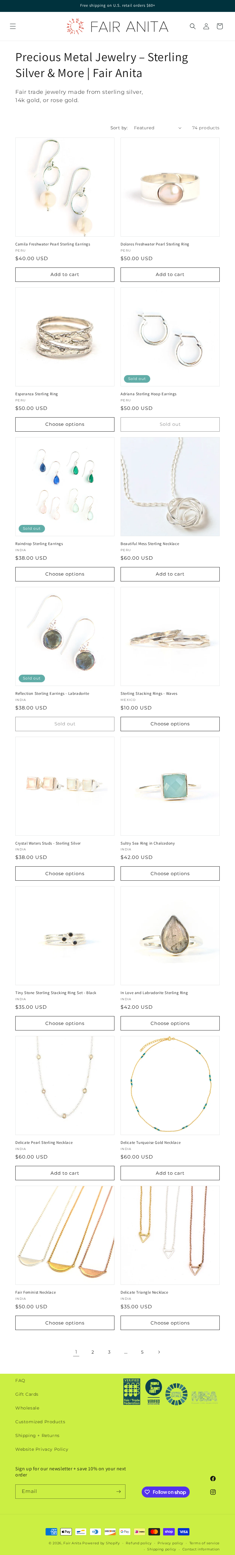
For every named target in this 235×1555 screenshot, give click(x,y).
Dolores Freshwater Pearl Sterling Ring (155, 244)
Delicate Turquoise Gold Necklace (151, 1142)
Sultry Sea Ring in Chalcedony (148, 843)
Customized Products (40, 1421)
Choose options (64, 424)
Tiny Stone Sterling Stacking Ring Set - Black (55, 992)
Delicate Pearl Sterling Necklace (44, 1142)
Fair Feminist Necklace (35, 1292)
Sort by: (119, 128)
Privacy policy (170, 1543)
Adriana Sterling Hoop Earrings (149, 394)
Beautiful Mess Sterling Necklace (150, 543)
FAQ (20, 1380)
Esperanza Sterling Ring (36, 394)
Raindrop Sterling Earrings (39, 543)
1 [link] (76, 1352)
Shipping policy (161, 1549)
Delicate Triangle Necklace (144, 1292)
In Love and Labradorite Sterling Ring (154, 992)
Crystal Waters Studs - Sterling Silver (48, 843)
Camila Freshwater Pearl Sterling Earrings (52, 244)
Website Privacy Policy (41, 1449)
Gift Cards (27, 1394)
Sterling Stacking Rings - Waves (149, 693)
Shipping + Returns (37, 1435)
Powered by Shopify (101, 1543)
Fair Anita (72, 1543)
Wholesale (27, 1408)
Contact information (201, 1549)
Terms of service (204, 1543)
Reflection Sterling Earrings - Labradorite (52, 693)
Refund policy (138, 1543)
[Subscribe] (118, 1491)
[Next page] (159, 1352)
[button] (13, 26)
